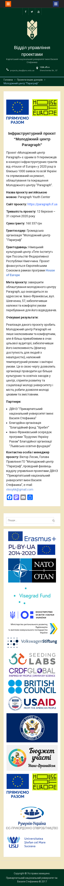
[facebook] (25, 11)
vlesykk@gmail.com (19, 489)
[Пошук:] (31, 520)
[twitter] (32, 11)
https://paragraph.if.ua (42, 204)
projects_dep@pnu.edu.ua (22, 70)
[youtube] (38, 11)
